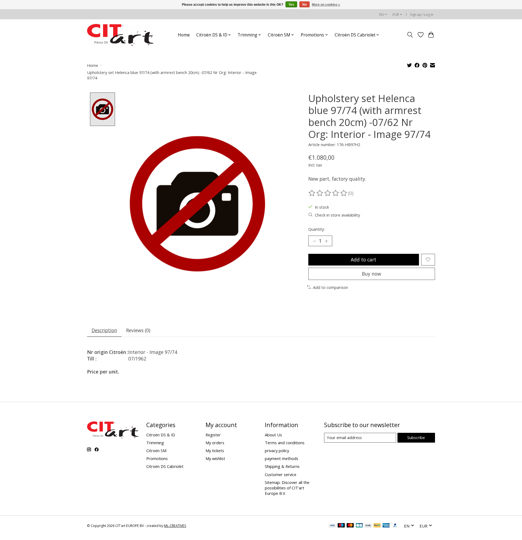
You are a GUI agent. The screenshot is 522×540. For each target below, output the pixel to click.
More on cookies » (326, 5)
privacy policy (277, 450)
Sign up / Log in (421, 14)
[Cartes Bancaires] (359, 526)
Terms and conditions (284, 442)
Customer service (280, 474)
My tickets (215, 450)
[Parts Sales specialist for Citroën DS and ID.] (120, 34)
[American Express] (386, 526)
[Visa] (332, 526)
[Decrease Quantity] (314, 241)
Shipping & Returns (282, 466)
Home (184, 35)
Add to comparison (330, 287)
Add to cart (363, 259)
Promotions (157, 458)
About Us (273, 434)
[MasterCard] (350, 526)
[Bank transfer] (368, 526)
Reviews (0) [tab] (138, 330)
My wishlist (215, 458)
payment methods (281, 458)
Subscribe (416, 437)
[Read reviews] (328, 193)
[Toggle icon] (410, 35)
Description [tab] (104, 330)
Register (213, 434)
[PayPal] (377, 526)
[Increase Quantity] (326, 241)
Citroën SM (156, 450)
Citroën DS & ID (160, 434)
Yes (291, 5)
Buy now (371, 273)
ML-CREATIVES (175, 525)
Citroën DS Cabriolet (165, 466)
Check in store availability (337, 215)
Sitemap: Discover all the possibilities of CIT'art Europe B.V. (287, 488)
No (304, 5)
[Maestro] (341, 526)
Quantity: (316, 229)
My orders (215, 442)
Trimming (155, 442)
